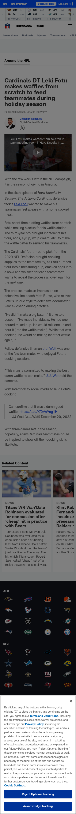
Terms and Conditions (44, 715)
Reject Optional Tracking (38, 794)
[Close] (71, 701)
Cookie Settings (14, 785)
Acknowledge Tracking (38, 806)
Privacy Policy (34, 724)
